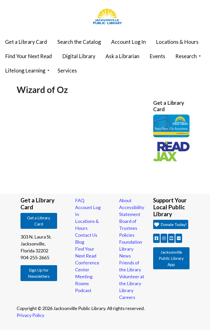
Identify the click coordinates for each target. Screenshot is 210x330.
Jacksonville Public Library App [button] (171, 258)
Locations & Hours (177, 42)
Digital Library (78, 56)
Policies (126, 235)
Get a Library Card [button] (38, 220)
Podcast (83, 290)
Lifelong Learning (25, 70)
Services (67, 70)
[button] (156, 238)
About (125, 200)
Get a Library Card (26, 42)
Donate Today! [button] (173, 224)
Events (157, 56)
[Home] (105, 1)
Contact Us (86, 235)
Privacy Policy (30, 315)
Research (186, 56)
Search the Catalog (79, 42)
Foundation (130, 242)
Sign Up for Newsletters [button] (39, 273)
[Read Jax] (171, 151)
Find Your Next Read (28, 56)
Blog (79, 242)
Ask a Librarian (122, 56)
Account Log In (128, 42)
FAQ (79, 200)
